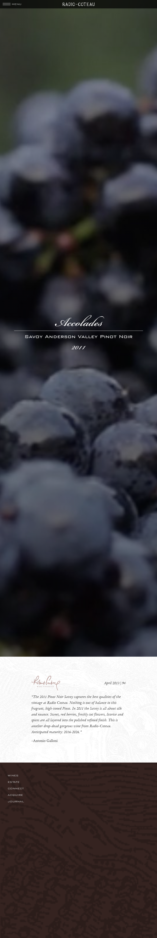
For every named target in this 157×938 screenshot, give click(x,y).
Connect (16, 788)
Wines (13, 775)
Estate (14, 782)
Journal (16, 801)
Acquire (15, 795)
